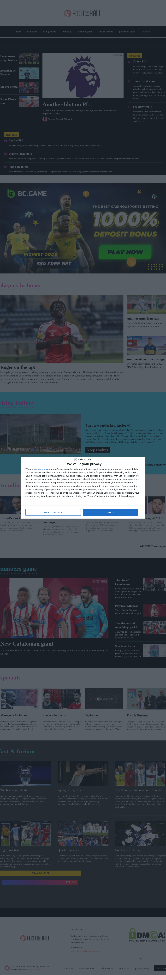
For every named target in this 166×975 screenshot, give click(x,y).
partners (42, 469)
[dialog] (83, 488)
